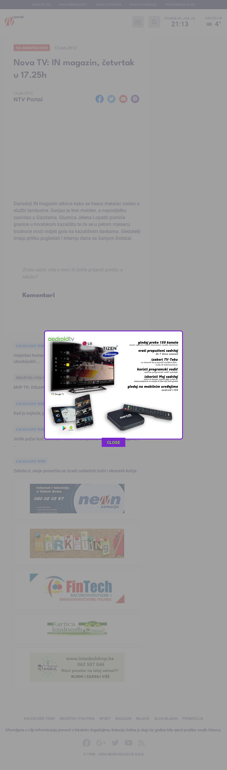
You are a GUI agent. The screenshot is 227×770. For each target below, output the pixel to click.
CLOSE (113, 442)
